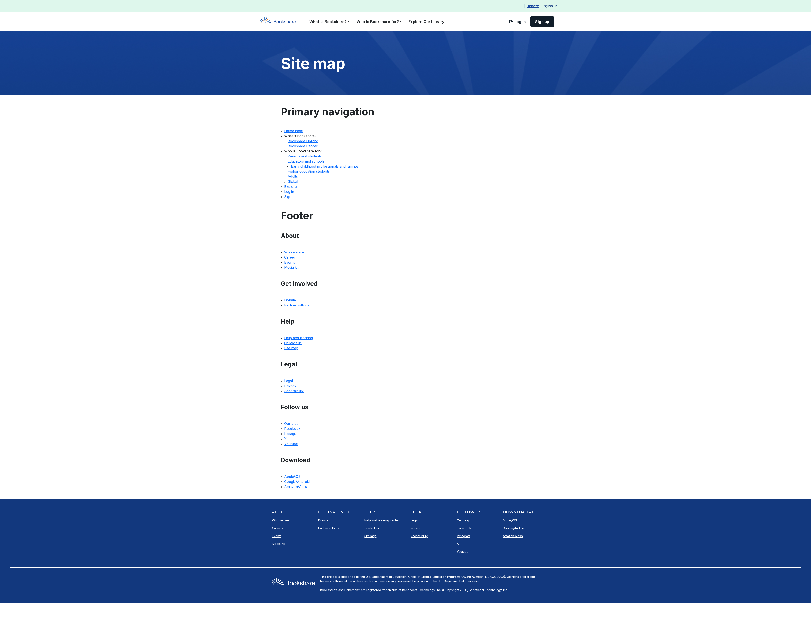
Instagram (292, 434)
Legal (288, 381)
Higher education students (309, 171)
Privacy (290, 386)
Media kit (291, 267)
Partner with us (296, 305)
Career (289, 257)
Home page (293, 131)
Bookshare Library (303, 141)
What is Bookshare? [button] (328, 21)
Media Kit (278, 544)
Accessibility (294, 391)
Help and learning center (381, 520)
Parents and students (305, 156)
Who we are (294, 252)
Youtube (291, 444)
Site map (291, 348)
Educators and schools (306, 161)
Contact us (293, 343)
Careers (277, 528)
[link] (517, 21)
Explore (290, 186)
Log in (289, 192)
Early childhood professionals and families (324, 166)
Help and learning (298, 338)
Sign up (290, 197)
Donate (533, 6)
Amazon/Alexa (296, 487)
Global (293, 181)
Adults (293, 176)
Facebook (292, 429)
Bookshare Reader (303, 146)
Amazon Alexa (513, 536)
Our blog (291, 423)
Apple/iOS (292, 476)
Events (289, 262)
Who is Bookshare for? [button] (378, 21)
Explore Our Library (426, 21)
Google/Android (297, 481)
